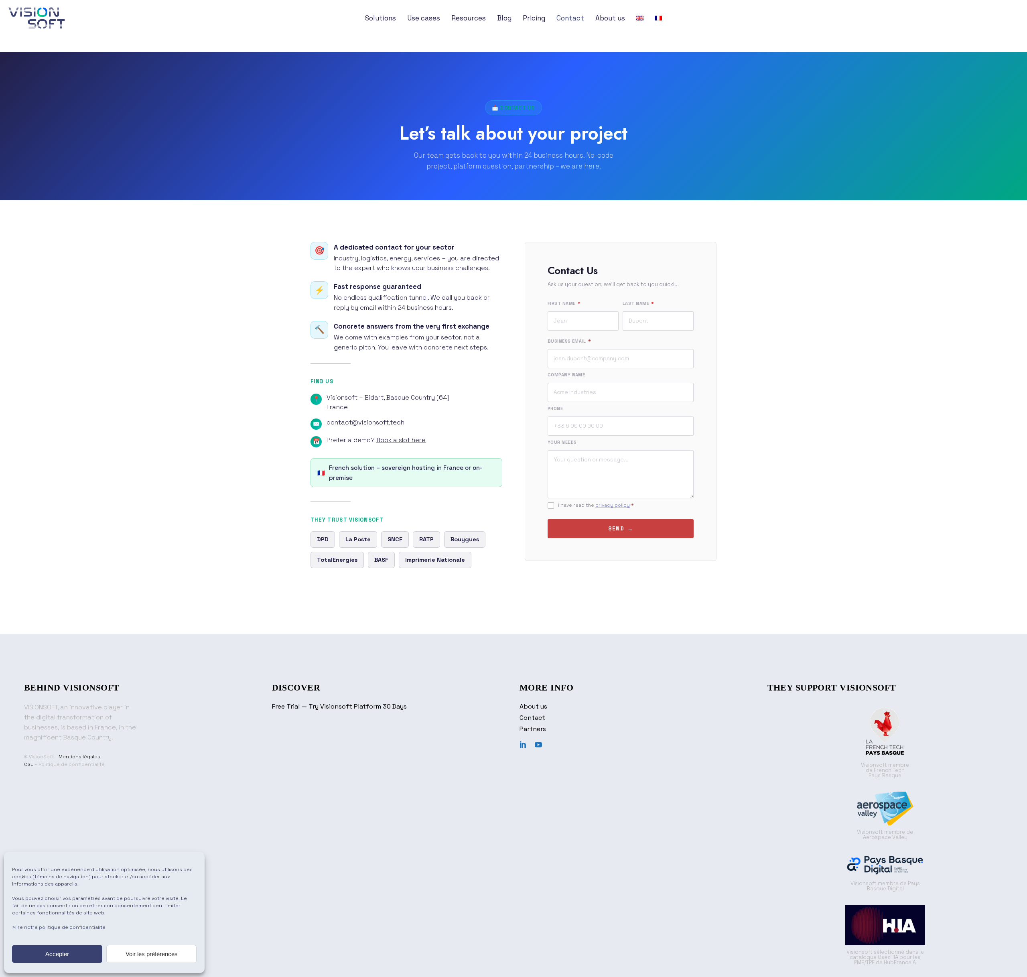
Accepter (57, 954)
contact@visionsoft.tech (365, 422)
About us (533, 706)
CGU (29, 764)
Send (616, 528)
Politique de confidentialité (72, 764)
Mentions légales (79, 757)
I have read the (596, 505)
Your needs (562, 442)
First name (564, 303)
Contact (532, 717)
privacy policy (612, 505)
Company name (566, 375)
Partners (533, 729)
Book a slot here (401, 440)
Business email (569, 341)
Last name (638, 303)
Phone (555, 408)
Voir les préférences (152, 954)
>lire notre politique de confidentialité (59, 927)
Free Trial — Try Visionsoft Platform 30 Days (339, 706)
